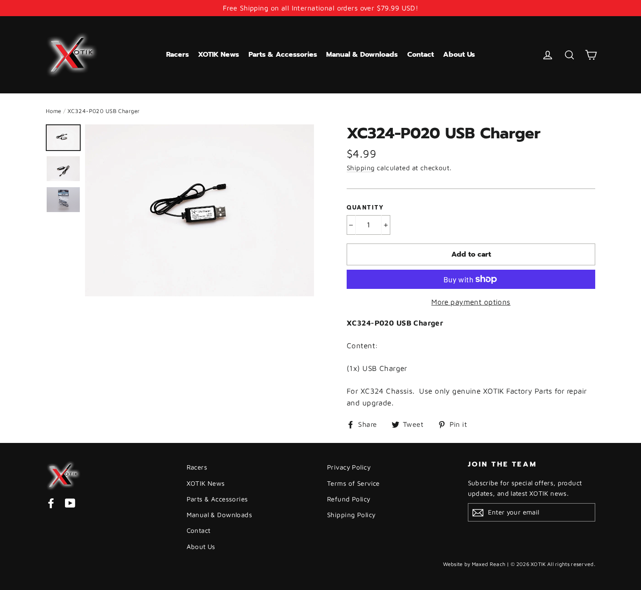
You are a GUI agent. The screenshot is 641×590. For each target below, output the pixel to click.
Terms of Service (353, 483)
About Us (459, 54)
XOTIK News (218, 54)
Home (53, 110)
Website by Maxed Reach (474, 564)
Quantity (366, 207)
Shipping (361, 168)
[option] (199, 210)
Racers (177, 54)
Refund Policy (349, 499)
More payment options (471, 302)
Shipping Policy (351, 514)
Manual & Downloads (362, 54)
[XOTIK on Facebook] (51, 503)
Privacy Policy (349, 467)
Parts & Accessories (283, 54)
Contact (420, 54)
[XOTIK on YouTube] (70, 503)
